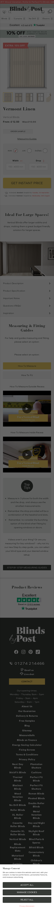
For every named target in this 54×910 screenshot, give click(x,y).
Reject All (27, 900)
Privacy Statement (27, 906)
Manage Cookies (27, 892)
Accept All (27, 885)
